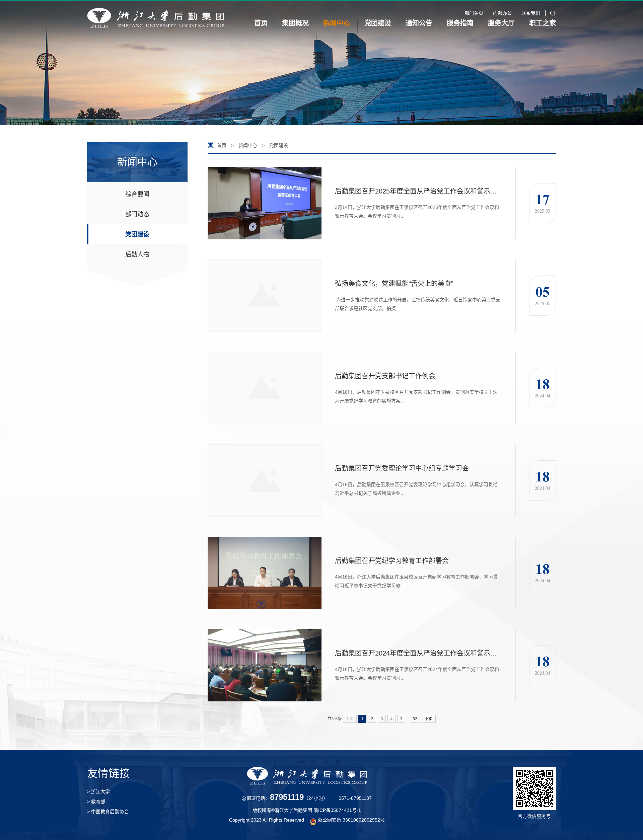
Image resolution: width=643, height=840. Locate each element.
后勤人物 (137, 254)
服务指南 (460, 23)
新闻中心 (336, 23)
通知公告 (419, 23)
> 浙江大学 (98, 791)
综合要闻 (137, 194)
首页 (261, 23)
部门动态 (137, 214)
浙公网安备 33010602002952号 (351, 820)
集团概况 (295, 23)
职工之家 (542, 23)
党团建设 (377, 23)
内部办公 (502, 13)
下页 (429, 718)
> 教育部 (96, 801)
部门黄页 (474, 13)
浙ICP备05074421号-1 (337, 810)
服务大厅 (501, 23)
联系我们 (530, 13)
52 (415, 718)
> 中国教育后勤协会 (108, 811)
